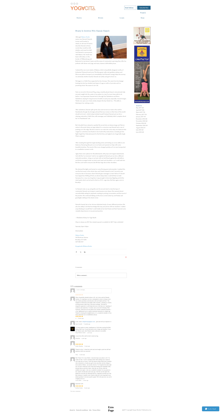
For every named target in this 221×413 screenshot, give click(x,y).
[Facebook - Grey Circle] (72, 4)
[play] (147, 42)
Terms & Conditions (82, 410)
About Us (72, 410)
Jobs (90, 410)
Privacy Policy (96, 410)
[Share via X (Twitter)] (80, 252)
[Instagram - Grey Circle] (77, 4)
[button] (79, 18)
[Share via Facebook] (76, 252)
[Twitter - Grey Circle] (74, 4)
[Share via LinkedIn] (85, 252)
